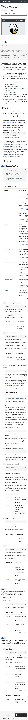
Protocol (9, 597)
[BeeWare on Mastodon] (3, 718)
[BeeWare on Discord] (5, 718)
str (9, 170)
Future (19, 521)
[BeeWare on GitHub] (1, 718)
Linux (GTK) (12, 13)
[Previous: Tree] (1, 713)
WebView (17, 604)
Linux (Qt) (20, 13)
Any (19, 630)
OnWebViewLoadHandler (20, 178)
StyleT (11, 172)
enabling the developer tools (12, 122)
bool (8, 699)
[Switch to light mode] (21, 1)
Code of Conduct (10, 718)
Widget (8, 184)
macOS (5, 13)
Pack (23, 290)
